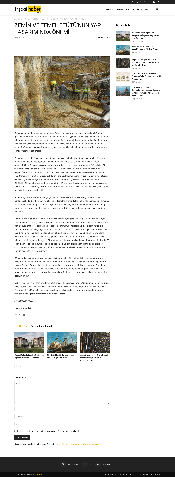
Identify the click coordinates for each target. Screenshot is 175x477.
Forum (109, 9)
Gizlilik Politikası (111, 474)
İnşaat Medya (140, 9)
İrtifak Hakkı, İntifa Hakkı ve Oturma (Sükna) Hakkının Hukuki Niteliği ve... (146, 76)
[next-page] (20, 366)
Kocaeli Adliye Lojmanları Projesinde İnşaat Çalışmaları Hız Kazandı (145, 35)
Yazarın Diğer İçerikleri (42, 326)
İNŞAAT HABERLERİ (32, 19)
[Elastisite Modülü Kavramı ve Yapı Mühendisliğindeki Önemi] (62, 342)
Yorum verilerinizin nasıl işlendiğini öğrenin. (80, 444)
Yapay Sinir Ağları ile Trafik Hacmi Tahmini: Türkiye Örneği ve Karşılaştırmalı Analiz (94, 358)
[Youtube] (158, 2)
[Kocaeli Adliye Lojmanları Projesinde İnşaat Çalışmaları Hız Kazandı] (29, 342)
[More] (96, 48)
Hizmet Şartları (135, 474)
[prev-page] (16, 366)
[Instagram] (149, 2)
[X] (154, 2)
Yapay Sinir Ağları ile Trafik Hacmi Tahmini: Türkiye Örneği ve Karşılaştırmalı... (145, 62)
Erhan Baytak (155, 474)
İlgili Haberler (21, 326)
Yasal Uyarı (123, 474)
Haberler (122, 9)
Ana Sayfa (18, 19)
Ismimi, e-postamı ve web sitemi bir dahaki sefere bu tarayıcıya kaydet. (49, 431)
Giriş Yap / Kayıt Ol (138, 2)
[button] (157, 9)
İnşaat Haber (37, 474)
